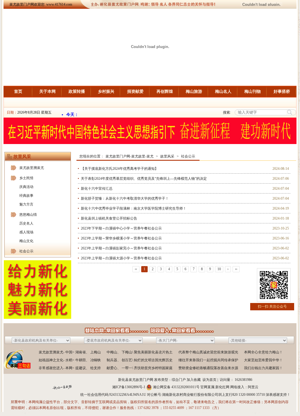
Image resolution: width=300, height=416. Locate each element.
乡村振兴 (106, 91)
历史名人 (26, 223)
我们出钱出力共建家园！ (263, 368)
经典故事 (26, 196)
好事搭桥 (282, 91)
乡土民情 (26, 178)
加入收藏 (194, 380)
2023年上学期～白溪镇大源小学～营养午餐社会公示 (121, 258)
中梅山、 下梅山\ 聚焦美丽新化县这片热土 (140, 352)
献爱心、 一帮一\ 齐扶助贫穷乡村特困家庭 (140, 368)
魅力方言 (26, 204)
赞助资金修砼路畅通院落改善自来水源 (208, 368)
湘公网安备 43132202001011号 (176, 387)
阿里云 (253, 387)
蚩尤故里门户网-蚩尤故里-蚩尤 (129, 156)
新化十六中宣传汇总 (96, 188)
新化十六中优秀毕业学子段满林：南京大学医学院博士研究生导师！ (133, 208)
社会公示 (26, 251)
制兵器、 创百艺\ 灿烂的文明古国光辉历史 (140, 360)
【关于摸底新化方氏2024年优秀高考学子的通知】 (119, 169)
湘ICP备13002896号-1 (128, 387)
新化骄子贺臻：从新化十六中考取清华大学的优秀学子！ (125, 198)
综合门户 (179, 380)
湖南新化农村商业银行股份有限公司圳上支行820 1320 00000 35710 (213, 395)
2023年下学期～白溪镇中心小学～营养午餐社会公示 (121, 228)
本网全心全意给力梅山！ (263, 352)
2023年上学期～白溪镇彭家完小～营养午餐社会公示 (121, 248)
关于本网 (47, 91)
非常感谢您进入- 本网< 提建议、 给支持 (70, 368)
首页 (18, 91)
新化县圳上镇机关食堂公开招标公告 (109, 218)
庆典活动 (26, 187)
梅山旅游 (194, 91)
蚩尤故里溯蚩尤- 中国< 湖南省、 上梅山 (70, 352)
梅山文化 (26, 241)
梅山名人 (223, 91)
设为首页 (209, 380)
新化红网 (222, 387)
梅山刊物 (252, 91)
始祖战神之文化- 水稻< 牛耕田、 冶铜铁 (70, 360)
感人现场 (26, 232)
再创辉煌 (164, 91)
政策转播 (77, 91)
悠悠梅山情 (28, 215)
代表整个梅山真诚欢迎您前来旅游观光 (208, 352)
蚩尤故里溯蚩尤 (31, 168)
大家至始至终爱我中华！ (263, 360)
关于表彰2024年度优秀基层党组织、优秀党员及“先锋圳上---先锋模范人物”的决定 (144, 179)
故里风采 (167, 156)
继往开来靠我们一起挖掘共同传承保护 (208, 360)
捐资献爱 (135, 91)
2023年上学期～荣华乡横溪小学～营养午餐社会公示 (121, 238)
